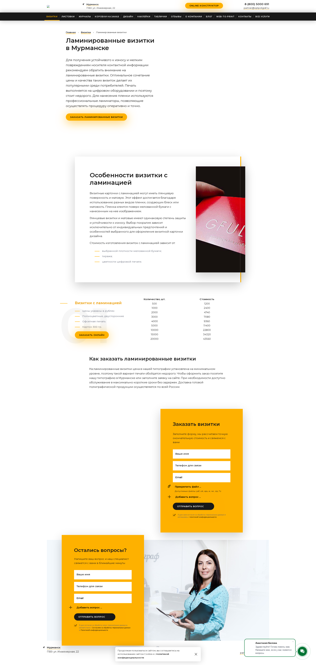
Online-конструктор (204, 5)
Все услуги (262, 16)
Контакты (244, 16)
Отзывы (176, 16)
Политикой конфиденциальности (94, 630)
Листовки (68, 16)
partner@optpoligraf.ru (256, 8)
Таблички (160, 16)
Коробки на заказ (107, 16)
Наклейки (143, 16)
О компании (193, 16)
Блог (209, 16)
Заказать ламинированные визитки (96, 117)
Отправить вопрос (190, 506)
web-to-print (225, 16)
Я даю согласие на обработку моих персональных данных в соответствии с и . (104, 627)
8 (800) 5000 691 (257, 4)
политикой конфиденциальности (203, 517)
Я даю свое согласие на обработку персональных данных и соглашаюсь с (202, 516)
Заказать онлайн (92, 335)
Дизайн (128, 16)
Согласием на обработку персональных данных (111, 628)
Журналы (85, 16)
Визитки (52, 16)
